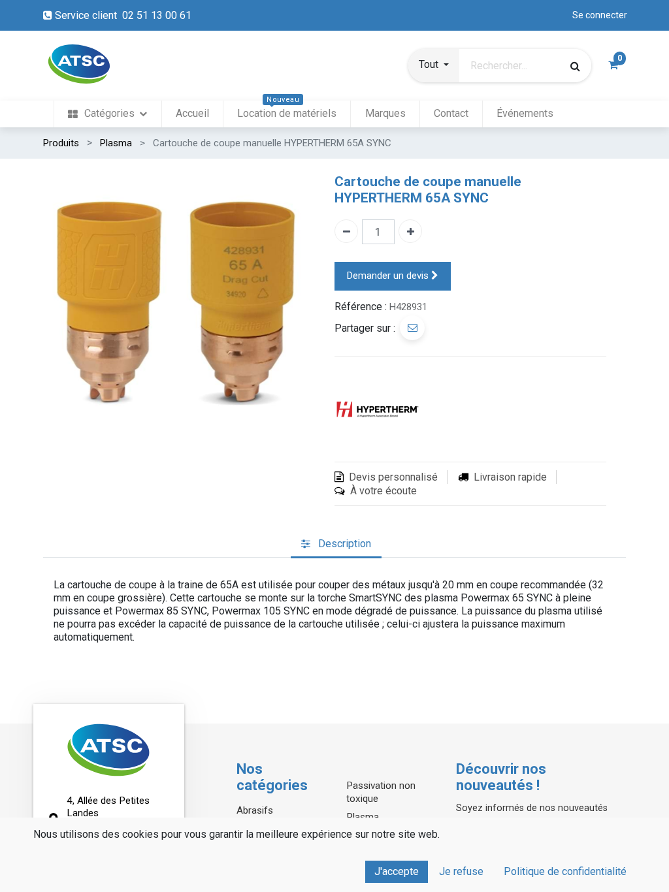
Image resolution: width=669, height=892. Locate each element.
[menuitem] (107, 114)
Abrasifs (255, 810)
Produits (61, 143)
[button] (433, 66)
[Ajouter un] (410, 231)
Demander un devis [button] (389, 275)
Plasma (116, 143)
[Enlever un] (346, 231)
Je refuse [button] (461, 871)
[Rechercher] (575, 66)
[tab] (336, 544)
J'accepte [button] (396, 871)
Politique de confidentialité (565, 871)
